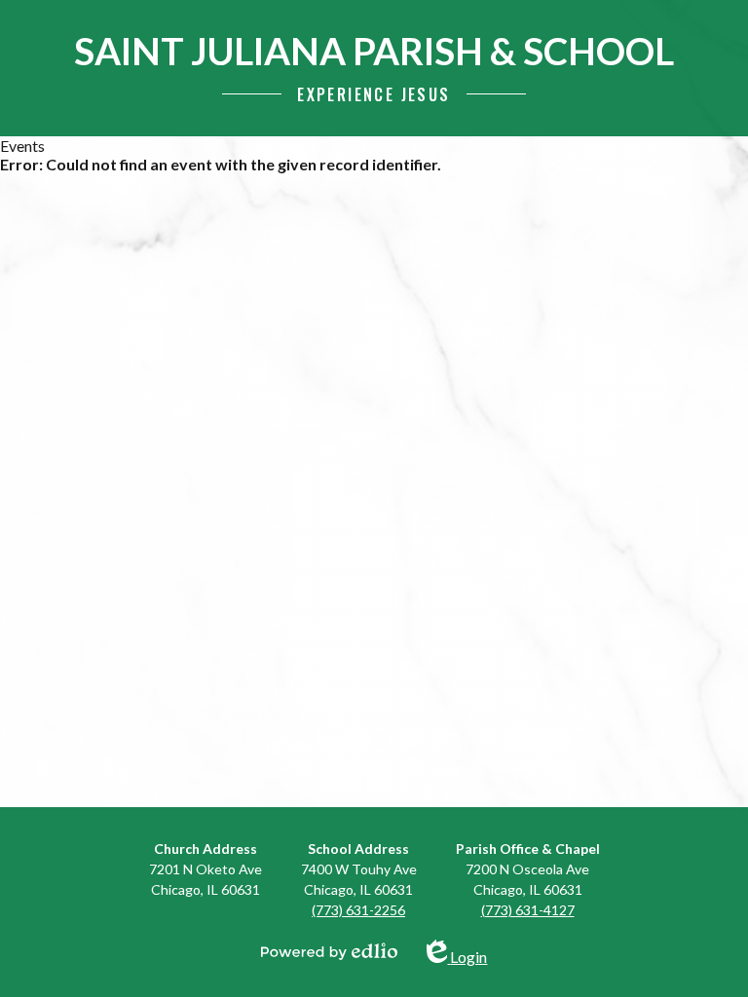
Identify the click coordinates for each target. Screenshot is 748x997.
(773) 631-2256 (358, 910)
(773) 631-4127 (528, 910)
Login (468, 953)
